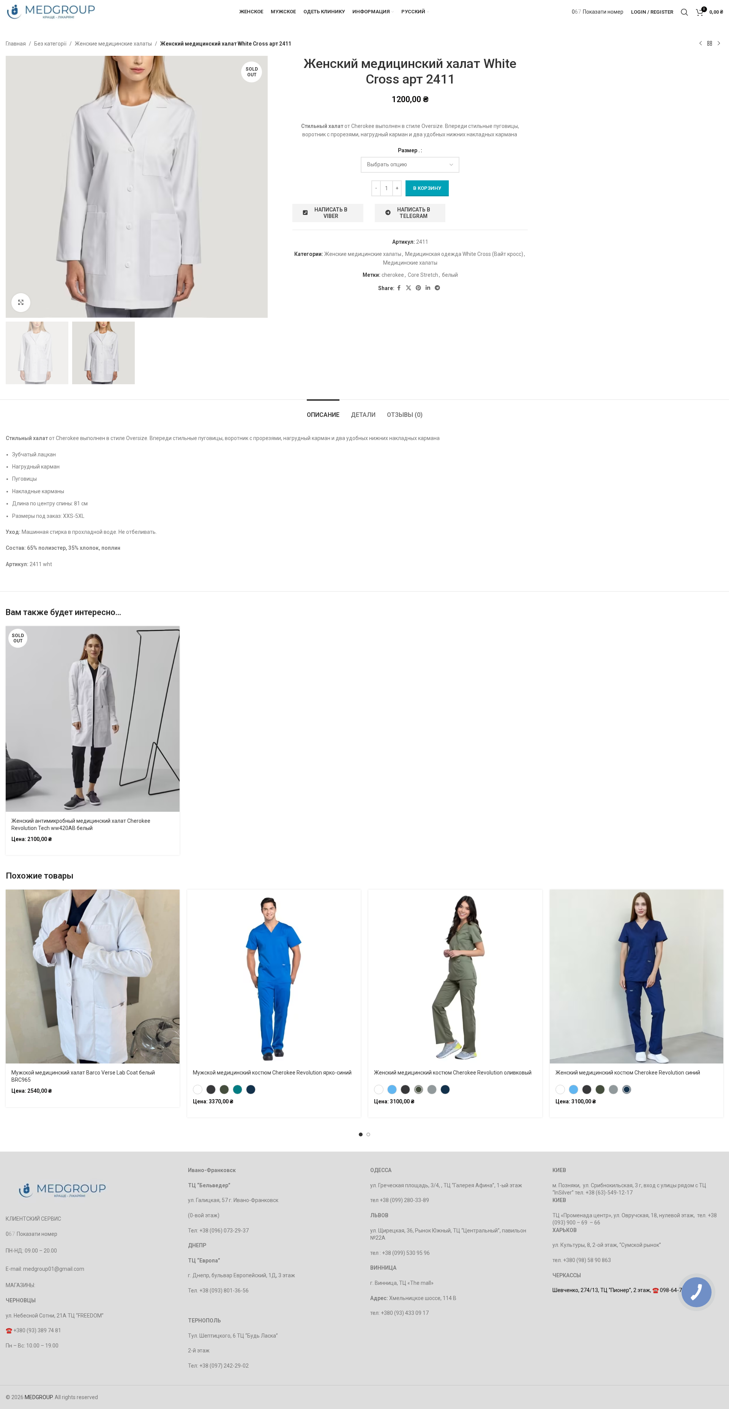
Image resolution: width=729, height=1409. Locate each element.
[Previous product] (700, 43)
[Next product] (718, 43)
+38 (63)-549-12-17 (609, 1193)
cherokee (393, 275)
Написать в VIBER (330, 213)
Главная (16, 44)
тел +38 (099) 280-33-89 (399, 1200)
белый (450, 275)
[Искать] (684, 12)
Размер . (409, 150)
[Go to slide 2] (368, 1134)
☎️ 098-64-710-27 (674, 1290)
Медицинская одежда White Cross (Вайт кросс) (464, 254)
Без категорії (50, 44)
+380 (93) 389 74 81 (37, 1330)
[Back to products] (709, 43)
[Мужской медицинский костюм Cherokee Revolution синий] (251, 1089)
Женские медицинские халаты (113, 44)
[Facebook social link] (399, 288)
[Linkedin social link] (427, 288)
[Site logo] (51, 11)
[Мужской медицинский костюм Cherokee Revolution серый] (211, 1089)
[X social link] (408, 288)
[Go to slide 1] (361, 1134)
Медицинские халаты (410, 263)
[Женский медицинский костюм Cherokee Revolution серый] (405, 1089)
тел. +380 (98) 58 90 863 (581, 1260)
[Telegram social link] (437, 288)
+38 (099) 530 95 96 (406, 1253)
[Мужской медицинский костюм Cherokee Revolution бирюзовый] (237, 1089)
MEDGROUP (38, 1397)
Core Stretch (423, 275)
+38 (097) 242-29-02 (224, 1366)
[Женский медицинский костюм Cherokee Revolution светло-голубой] (392, 1089)
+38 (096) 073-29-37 (224, 1231)
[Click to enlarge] (20, 302)
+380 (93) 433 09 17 (405, 1313)
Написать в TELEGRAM (413, 213)
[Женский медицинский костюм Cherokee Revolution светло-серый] (432, 1089)
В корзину (427, 188)
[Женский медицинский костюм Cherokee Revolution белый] (378, 1089)
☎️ (9, 1330)
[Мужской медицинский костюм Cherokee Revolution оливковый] (224, 1089)
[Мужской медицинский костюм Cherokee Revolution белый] (197, 1089)
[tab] (323, 411)
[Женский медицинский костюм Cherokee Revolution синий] (445, 1089)
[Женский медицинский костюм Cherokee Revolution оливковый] (418, 1089)
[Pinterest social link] (418, 288)
